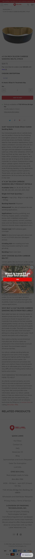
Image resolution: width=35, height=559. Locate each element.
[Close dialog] (32, 267)
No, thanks (17, 284)
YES (17, 280)
